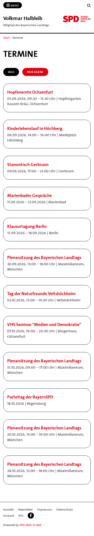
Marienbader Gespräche (29, 195)
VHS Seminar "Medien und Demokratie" (44, 324)
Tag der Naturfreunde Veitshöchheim (41, 293)
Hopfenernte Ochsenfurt (30, 92)
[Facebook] (31, 515)
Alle (11, 72)
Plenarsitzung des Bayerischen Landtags (44, 257)
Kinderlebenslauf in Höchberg (34, 128)
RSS (21, 516)
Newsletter (25, 509)
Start (6, 38)
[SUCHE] (89, 5)
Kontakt (8, 509)
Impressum (44, 509)
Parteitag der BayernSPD (30, 397)
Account (8, 516)
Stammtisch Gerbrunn (28, 164)
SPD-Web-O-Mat (30, 525)
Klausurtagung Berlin (27, 226)
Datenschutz (64, 509)
